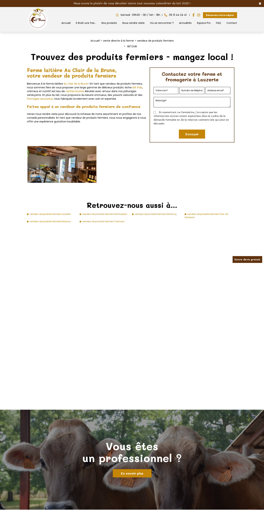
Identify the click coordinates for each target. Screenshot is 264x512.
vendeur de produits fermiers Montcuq (156, 214)
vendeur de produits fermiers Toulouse (103, 221)
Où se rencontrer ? (162, 23)
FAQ (218, 23)
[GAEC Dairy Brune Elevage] (38, 30)
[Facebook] (193, 15)
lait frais (137, 87)
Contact (231, 23)
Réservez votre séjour (220, 15)
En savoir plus (132, 473)
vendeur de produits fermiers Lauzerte (50, 214)
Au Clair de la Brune (76, 83)
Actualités (185, 23)
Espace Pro (204, 23)
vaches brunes (75, 91)
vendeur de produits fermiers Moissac (50, 221)
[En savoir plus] (132, 460)
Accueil (66, 23)
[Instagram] (198, 15)
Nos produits (109, 23)
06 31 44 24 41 (178, 15)
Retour (132, 46)
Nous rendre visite (133, 23)
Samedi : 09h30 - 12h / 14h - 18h (140, 15)
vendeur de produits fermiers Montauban (104, 214)
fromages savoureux (40, 99)
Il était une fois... (86, 23)
